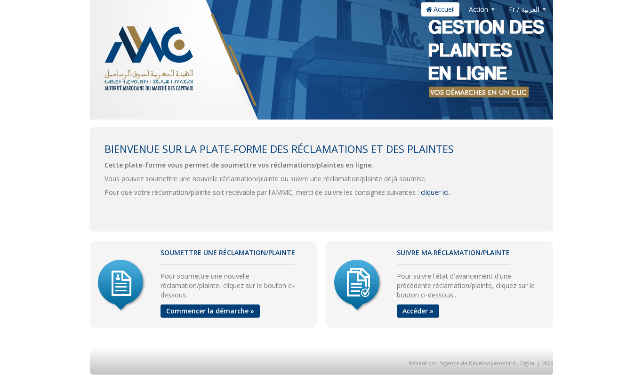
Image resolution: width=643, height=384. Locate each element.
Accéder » (418, 310)
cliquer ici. (435, 192)
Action (479, 9)
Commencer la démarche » (210, 310)
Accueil (444, 9)
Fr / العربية (525, 9)
